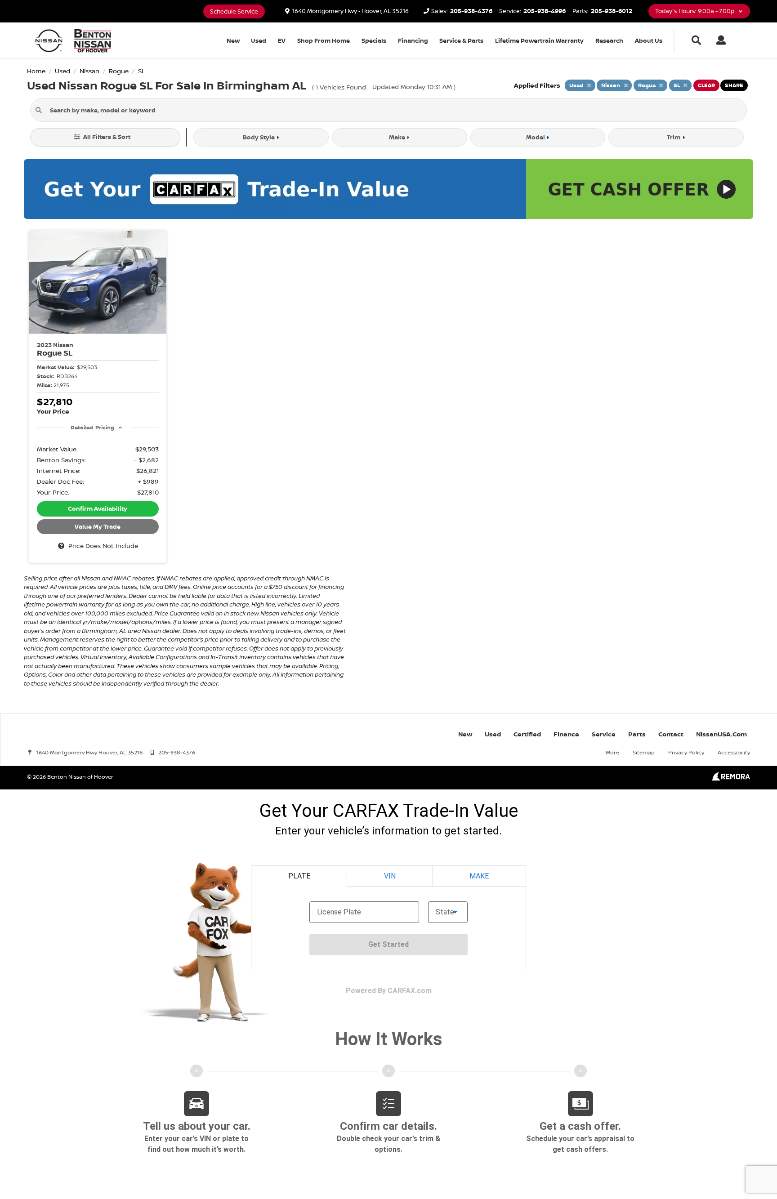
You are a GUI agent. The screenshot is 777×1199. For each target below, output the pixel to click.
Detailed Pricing (92, 427)
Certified (527, 734)
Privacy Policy (686, 752)
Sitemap (644, 752)
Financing (413, 40)
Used (258, 40)
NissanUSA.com (721, 734)
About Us (648, 40)
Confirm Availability (97, 508)
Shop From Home (323, 40)
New (233, 40)
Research (609, 40)
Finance (566, 734)
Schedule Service (234, 11)
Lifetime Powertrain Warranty (539, 40)
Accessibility (734, 752)
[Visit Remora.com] (731, 778)
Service (604, 734)
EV (282, 40)
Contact (670, 734)
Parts (637, 734)
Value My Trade (98, 526)
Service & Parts (461, 40)
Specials (374, 40)
